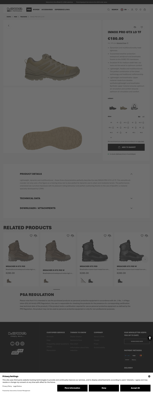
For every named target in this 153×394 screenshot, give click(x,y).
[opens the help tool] (150, 338)
